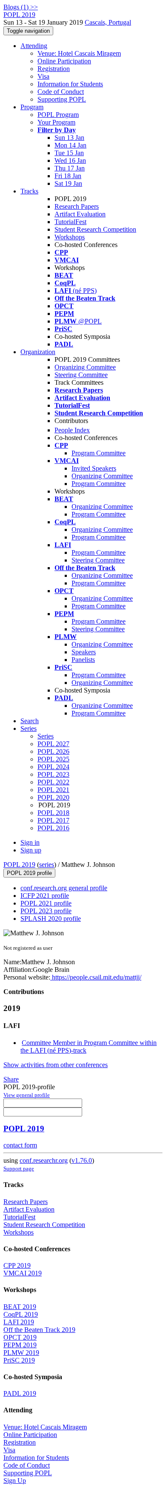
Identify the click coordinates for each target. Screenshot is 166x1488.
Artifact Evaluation (80, 214)
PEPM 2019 (20, 1345)
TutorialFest (70, 221)
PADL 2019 (19, 1393)
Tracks (29, 191)
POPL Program (58, 114)
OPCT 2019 (20, 1337)
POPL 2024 (53, 766)
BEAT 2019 (19, 1306)
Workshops (69, 237)
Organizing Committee (85, 367)
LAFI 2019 (18, 1322)
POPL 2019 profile (29, 873)
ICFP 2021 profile (44, 895)
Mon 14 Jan (70, 145)
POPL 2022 (53, 782)
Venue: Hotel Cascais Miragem (79, 53)
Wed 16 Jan (70, 160)
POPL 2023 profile (46, 910)
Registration (53, 68)
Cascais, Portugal (108, 22)
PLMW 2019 (21, 1352)
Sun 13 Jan (69, 137)
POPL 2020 (53, 797)
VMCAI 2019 (22, 1273)
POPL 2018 (53, 812)
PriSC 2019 (19, 1360)
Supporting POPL (61, 99)
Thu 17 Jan (69, 168)
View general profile (26, 1095)
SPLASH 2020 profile (50, 918)
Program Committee (99, 453)
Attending (33, 45)
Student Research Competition (95, 229)
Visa (43, 76)
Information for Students (70, 84)
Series (45, 736)
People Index (72, 430)
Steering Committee (81, 374)
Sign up (30, 850)
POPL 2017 (53, 820)
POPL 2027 (53, 743)
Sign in (30, 842)
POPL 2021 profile (46, 903)
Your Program (56, 122)
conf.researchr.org (44, 1160)
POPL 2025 (53, 759)
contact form (20, 1145)
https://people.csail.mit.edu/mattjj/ (95, 977)
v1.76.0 (82, 1160)
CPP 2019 (17, 1265)
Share (11, 1079)
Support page (18, 1168)
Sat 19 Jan (68, 183)
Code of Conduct (60, 91)
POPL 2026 (53, 751)
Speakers (84, 652)
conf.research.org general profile (63, 888)
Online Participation (64, 61)
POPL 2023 (53, 774)
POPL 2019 (19, 864)
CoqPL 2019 (20, 1314)
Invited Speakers (94, 468)
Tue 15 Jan (69, 152)
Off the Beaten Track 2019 (39, 1329)
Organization (37, 351)
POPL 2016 (53, 828)
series (46, 864)
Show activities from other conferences (55, 1064)
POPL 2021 (53, 789)
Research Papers (76, 206)
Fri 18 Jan (67, 175)
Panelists (83, 659)
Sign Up (14, 1480)
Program (31, 107)
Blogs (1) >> (20, 7)
